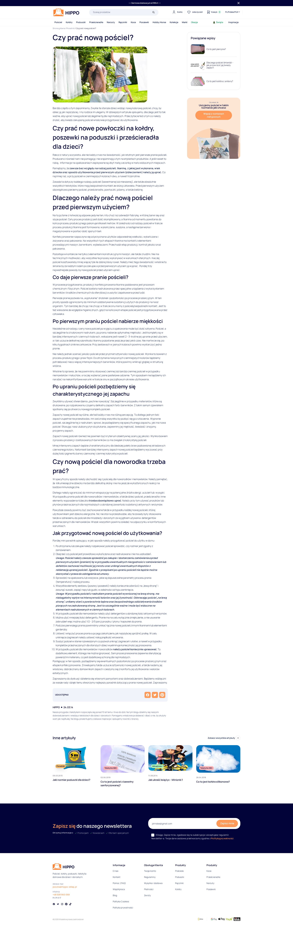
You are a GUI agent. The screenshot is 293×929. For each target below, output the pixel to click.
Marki (184, 22)
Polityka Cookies (121, 901)
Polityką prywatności (222, 838)
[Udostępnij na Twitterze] (155, 695)
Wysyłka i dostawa (153, 883)
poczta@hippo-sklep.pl (65, 886)
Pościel (58, 22)
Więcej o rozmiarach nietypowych (213, 115)
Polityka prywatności (123, 907)
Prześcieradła (96, 22)
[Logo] (66, 12)
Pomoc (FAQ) (119, 883)
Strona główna (59, 28)
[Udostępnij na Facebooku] (148, 695)
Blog (115, 895)
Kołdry (69, 22)
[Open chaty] (284, 921)
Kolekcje (174, 22)
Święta (219, 22)
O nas (115, 870)
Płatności (149, 889)
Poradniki (71, 28)
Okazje (194, 22)
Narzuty (111, 22)
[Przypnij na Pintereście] (162, 695)
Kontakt (116, 877)
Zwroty (147, 895)
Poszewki (144, 22)
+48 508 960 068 (61, 894)
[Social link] (54, 904)
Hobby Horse (159, 22)
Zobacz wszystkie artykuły (221, 737)
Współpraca (119, 889)
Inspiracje (233, 22)
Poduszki (81, 22)
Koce (133, 22)
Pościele (179, 870)
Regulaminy (150, 877)
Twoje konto (150, 870)
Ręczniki (123, 22)
